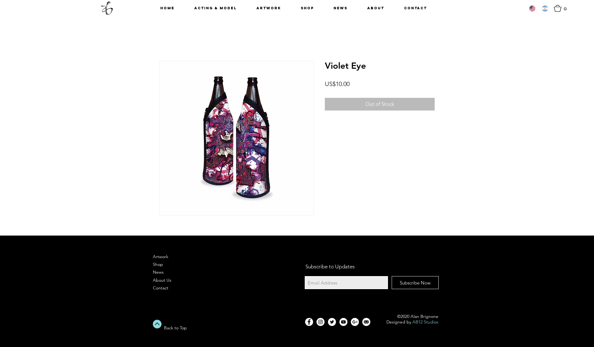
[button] (562, 8)
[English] (532, 8)
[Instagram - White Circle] (320, 322)
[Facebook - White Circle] (309, 322)
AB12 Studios (425, 322)
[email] (366, 322)
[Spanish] (545, 8)
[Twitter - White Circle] (332, 322)
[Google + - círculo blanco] (355, 322)
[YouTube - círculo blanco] (343, 322)
